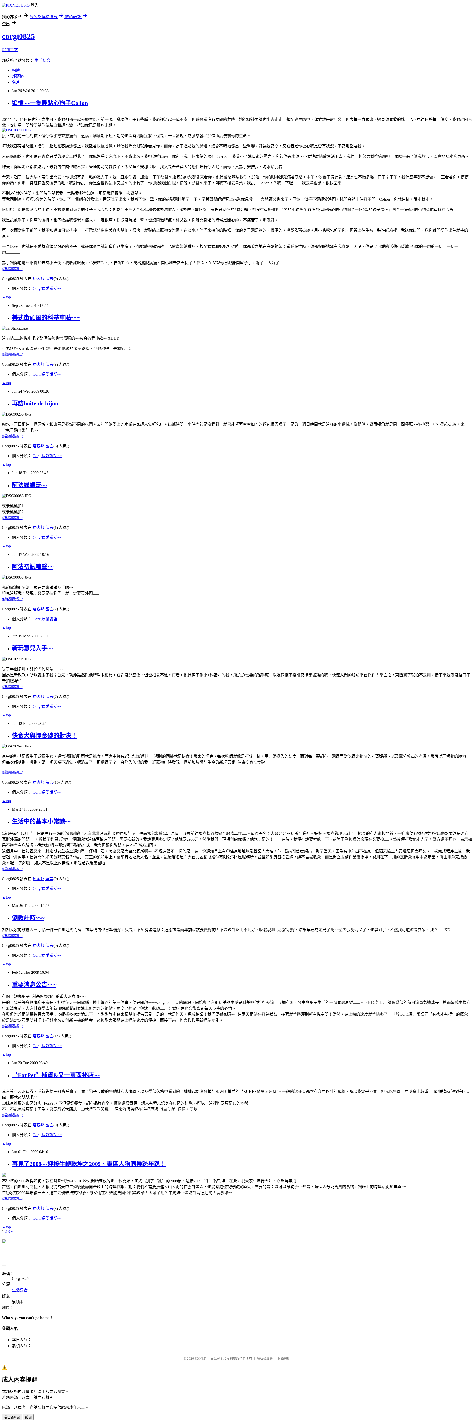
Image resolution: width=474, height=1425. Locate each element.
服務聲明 (283, 1358)
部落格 (18, 76)
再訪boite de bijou (35, 403)
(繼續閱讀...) (12, 269)
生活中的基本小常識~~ (41, 821)
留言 (49, 279)
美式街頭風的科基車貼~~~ (46, 317)
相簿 (16, 70)
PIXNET (200, 1358)
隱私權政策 (265, 1358)
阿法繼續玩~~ (29, 485)
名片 (16, 82)
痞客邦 (38, 279)
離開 (28, 1417)
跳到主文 (10, 50)
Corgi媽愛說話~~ (47, 288)
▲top (6, 297)
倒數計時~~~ (28, 918)
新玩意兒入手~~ (32, 648)
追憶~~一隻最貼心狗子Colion (50, 103)
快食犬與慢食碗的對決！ (44, 735)
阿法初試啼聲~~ (32, 566)
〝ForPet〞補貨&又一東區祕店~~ (56, 1075)
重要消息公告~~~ (34, 984)
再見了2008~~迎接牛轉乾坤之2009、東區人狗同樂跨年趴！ (89, 1164)
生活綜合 (42, 60)
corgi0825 (18, 36)
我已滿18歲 (12, 1417)
